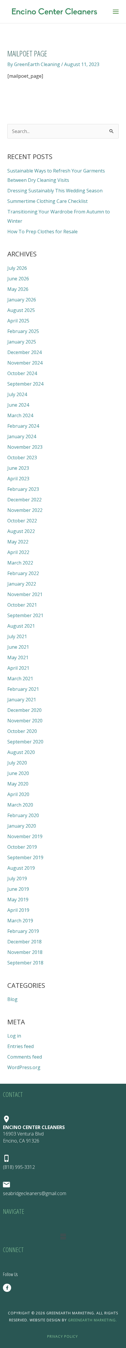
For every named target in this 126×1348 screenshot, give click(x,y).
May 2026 (17, 289)
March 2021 (20, 678)
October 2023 (22, 457)
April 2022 (18, 552)
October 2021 (22, 605)
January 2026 (21, 299)
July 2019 (17, 878)
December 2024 (24, 352)
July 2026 (17, 268)
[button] (63, 1236)
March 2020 (20, 805)
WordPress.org (23, 1067)
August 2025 (21, 310)
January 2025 (21, 342)
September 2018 (25, 962)
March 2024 (20, 415)
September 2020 (25, 741)
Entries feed (20, 1046)
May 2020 (17, 784)
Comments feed (24, 1057)
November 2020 (24, 720)
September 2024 (25, 384)
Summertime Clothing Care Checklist (47, 201)
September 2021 (25, 615)
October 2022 (22, 520)
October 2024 (22, 373)
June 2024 (18, 405)
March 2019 (20, 920)
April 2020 (18, 794)
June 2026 (18, 278)
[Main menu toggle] (115, 11)
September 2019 (25, 857)
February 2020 (23, 815)
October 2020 (22, 731)
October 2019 (22, 847)
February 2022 (23, 573)
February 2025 (23, 331)
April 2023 (18, 478)
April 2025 (18, 320)
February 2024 (23, 426)
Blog (12, 999)
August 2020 (21, 752)
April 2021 (18, 668)
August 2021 (21, 626)
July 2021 (17, 636)
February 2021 (23, 689)
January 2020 (21, 826)
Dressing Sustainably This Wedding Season (55, 190)
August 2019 (21, 868)
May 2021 (17, 657)
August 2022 (21, 531)
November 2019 (24, 836)
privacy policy (62, 1336)
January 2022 (21, 584)
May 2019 (17, 899)
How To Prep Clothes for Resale (42, 231)
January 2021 (21, 699)
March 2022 (20, 563)
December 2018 (24, 941)
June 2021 (18, 647)
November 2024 (24, 363)
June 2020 (18, 773)
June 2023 (18, 468)
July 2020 (17, 763)
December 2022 (24, 499)
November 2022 (24, 510)
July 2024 (17, 394)
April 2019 (18, 910)
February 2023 (23, 489)
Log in (14, 1036)
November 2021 (24, 594)
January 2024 (21, 436)
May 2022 (17, 541)
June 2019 (18, 889)
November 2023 (24, 447)
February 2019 (23, 931)
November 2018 (24, 952)
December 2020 (24, 710)
